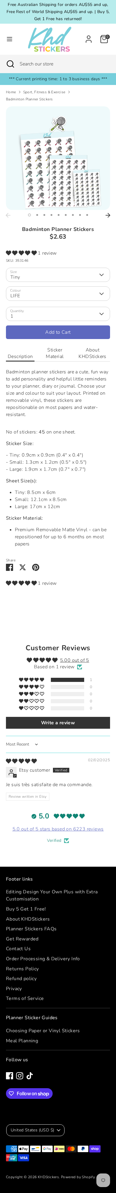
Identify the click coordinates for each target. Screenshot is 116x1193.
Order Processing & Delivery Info (43, 959)
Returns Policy (22, 969)
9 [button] (87, 215)
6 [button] (66, 215)
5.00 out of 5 (74, 660)
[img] (21, 761)
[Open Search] (9, 64)
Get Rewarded (22, 939)
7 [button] (73, 215)
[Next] (108, 215)
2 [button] (37, 215)
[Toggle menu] (9, 39)
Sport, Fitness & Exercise (44, 92)
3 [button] (44, 215)
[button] (22, 253)
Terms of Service (25, 998)
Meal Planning (22, 1041)
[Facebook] (9, 1075)
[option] (58, 158)
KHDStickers (48, 1177)
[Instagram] (19, 1075)
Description (20, 356)
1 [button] (29, 214)
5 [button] (58, 215)
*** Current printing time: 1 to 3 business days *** (58, 79)
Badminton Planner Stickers (29, 99)
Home (11, 92)
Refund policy (21, 978)
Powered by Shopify (78, 1177)
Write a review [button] (58, 723)
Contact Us (18, 948)
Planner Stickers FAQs (31, 929)
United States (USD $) (32, 1130)
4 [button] (51, 215)
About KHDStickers (92, 353)
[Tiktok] (29, 1075)
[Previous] (8, 215)
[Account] (89, 36)
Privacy (14, 988)
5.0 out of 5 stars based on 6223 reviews (58, 829)
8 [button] (80, 215)
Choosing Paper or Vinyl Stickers (43, 1030)
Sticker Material (55, 353)
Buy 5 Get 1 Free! (26, 909)
